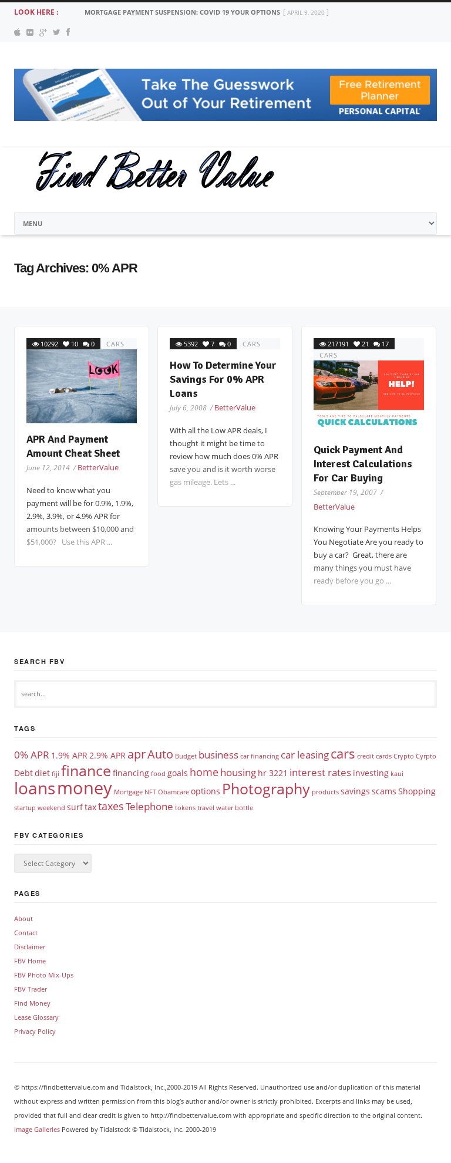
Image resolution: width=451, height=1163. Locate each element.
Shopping (417, 791)
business (218, 754)
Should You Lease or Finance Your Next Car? (165, 12)
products (325, 792)
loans (34, 788)
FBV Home (30, 960)
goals (177, 772)
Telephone (149, 806)
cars (115, 343)
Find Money (32, 1003)
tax (90, 807)
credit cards (374, 756)
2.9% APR (107, 755)
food (158, 774)
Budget (186, 756)
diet (42, 772)
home (204, 771)
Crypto (403, 756)
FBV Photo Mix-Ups (43, 974)
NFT (150, 792)
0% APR (31, 754)
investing (371, 772)
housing (238, 772)
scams (384, 791)
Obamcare (173, 792)
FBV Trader (30, 989)
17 (385, 343)
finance (86, 770)
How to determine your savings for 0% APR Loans (223, 379)
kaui (397, 774)
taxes (111, 805)
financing (131, 772)
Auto (160, 754)
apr (136, 754)
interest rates (320, 772)
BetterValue (98, 467)
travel (205, 808)
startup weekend (39, 808)
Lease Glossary (36, 1017)
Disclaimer (29, 946)
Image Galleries (37, 1129)
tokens (185, 808)
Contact (26, 932)
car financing (259, 756)
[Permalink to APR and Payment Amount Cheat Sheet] (81, 386)
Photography (266, 788)
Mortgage (128, 792)
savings (355, 791)
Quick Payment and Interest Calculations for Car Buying (363, 463)
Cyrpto (426, 756)
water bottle (234, 808)
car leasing (305, 754)
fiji (55, 774)
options (205, 791)
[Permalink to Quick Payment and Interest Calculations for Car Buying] (369, 397)
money (84, 788)
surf (75, 807)
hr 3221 (273, 772)
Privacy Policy (35, 1031)
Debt (23, 772)
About (23, 918)
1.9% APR (69, 755)
